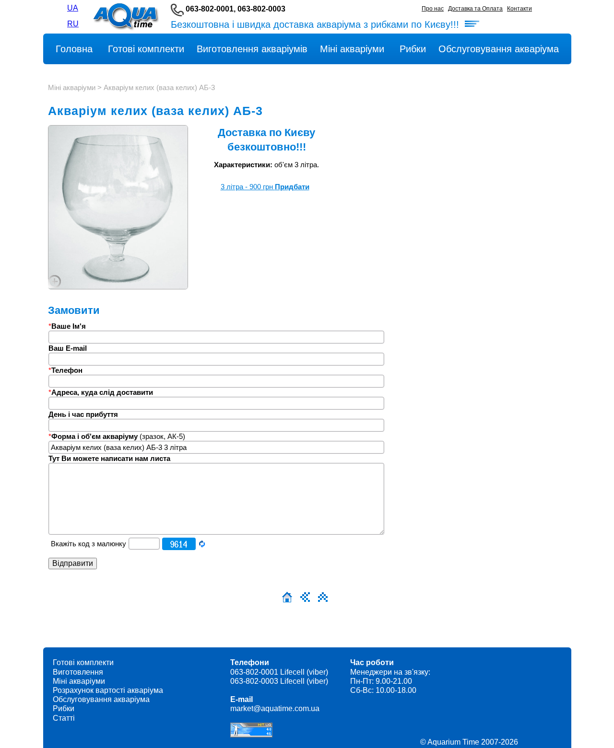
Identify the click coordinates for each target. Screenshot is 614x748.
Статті (64, 718)
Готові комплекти (83, 662)
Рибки (63, 708)
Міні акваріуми (71, 87)
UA (72, 8)
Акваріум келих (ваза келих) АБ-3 (159, 87)
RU (73, 24)
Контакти (519, 8)
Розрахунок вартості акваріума (108, 690)
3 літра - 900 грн (265, 187)
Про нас (433, 8)
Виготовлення (78, 672)
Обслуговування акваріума (101, 699)
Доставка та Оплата (475, 8)
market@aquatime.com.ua (274, 708)
